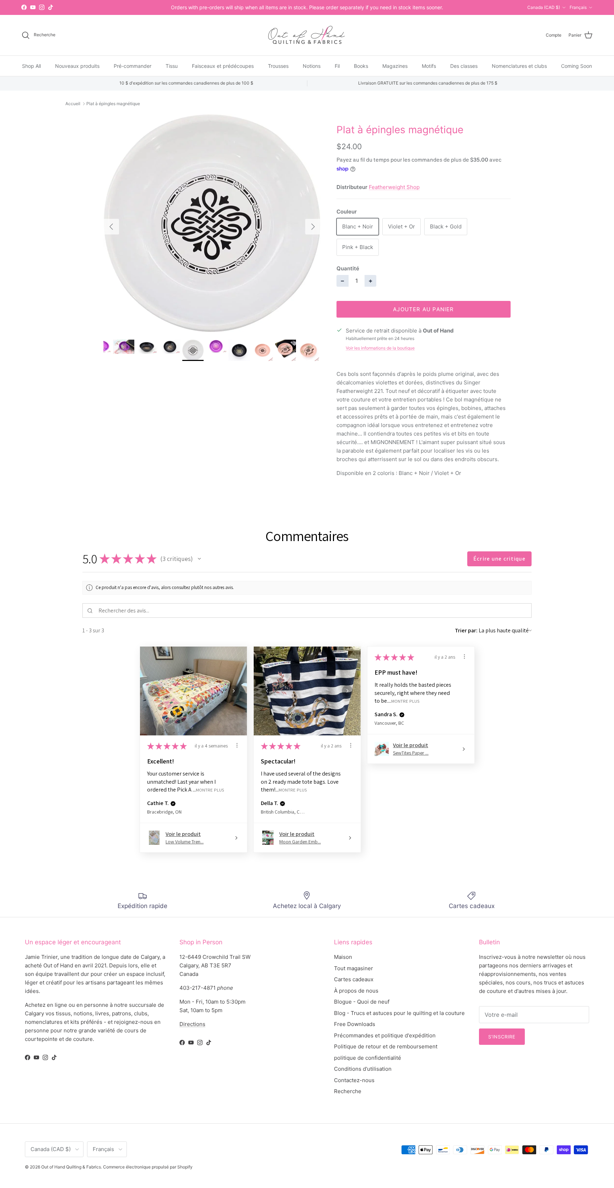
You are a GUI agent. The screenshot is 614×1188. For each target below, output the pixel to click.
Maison (343, 957)
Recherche (347, 1091)
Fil (337, 66)
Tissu (172, 66)
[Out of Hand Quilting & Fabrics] (307, 35)
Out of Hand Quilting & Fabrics (71, 1167)
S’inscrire (502, 1037)
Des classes (464, 66)
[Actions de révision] (237, 745)
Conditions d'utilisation (363, 1068)
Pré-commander (132, 66)
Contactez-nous (354, 1080)
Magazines (395, 66)
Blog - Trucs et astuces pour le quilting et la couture (399, 1013)
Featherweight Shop (394, 187)
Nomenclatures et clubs (519, 66)
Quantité (347, 268)
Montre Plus (210, 789)
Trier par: (466, 630)
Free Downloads (354, 1024)
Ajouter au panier (423, 309)
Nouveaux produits (77, 66)
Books (361, 66)
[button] (199, 559)
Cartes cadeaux (353, 979)
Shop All (31, 66)
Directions (192, 1024)
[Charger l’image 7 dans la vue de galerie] (212, 223)
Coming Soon (576, 66)
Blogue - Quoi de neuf (361, 1001)
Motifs (429, 66)
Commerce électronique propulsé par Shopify (148, 1167)
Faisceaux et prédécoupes (223, 66)
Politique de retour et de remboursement (385, 1046)
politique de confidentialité (367, 1057)
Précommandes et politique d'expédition (385, 1035)
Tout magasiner (353, 968)
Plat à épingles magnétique (113, 103)
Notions (312, 66)
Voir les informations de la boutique (380, 348)
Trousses (278, 66)
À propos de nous (356, 990)
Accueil (72, 103)
